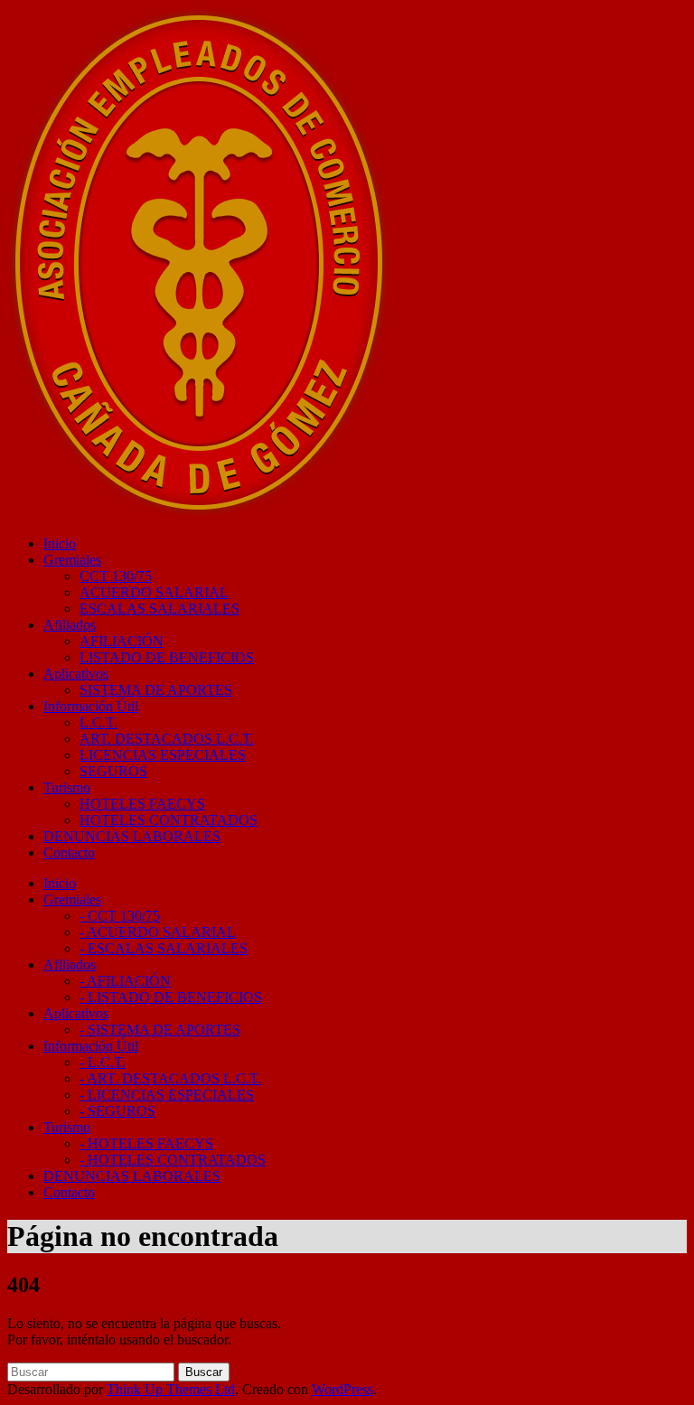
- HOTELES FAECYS (146, 1143)
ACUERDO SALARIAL (154, 592)
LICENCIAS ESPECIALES (163, 755)
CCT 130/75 (116, 576)
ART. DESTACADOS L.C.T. (167, 738)
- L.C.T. (103, 1062)
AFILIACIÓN (122, 641)
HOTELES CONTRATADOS (169, 820)
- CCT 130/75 (120, 915)
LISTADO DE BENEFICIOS (167, 657)
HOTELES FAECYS (142, 803)
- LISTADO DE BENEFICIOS (171, 997)
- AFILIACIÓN (125, 980)
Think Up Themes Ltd (171, 1389)
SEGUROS (113, 771)
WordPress (342, 1389)
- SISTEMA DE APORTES (160, 1029)
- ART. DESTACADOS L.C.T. (170, 1078)
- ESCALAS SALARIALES (164, 948)
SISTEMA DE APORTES (156, 690)
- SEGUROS (117, 1111)
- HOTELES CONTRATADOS (173, 1159)
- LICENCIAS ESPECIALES (167, 1094)
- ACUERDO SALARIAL (158, 932)
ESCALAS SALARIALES (159, 608)
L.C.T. (98, 722)
